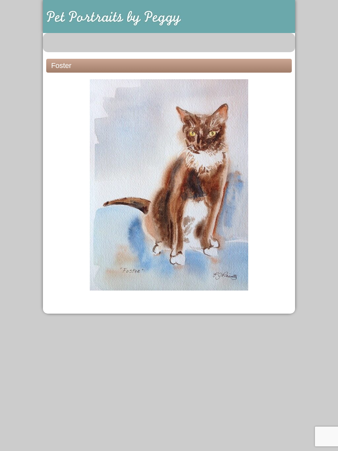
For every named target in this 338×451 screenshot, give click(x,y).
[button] (286, 42)
